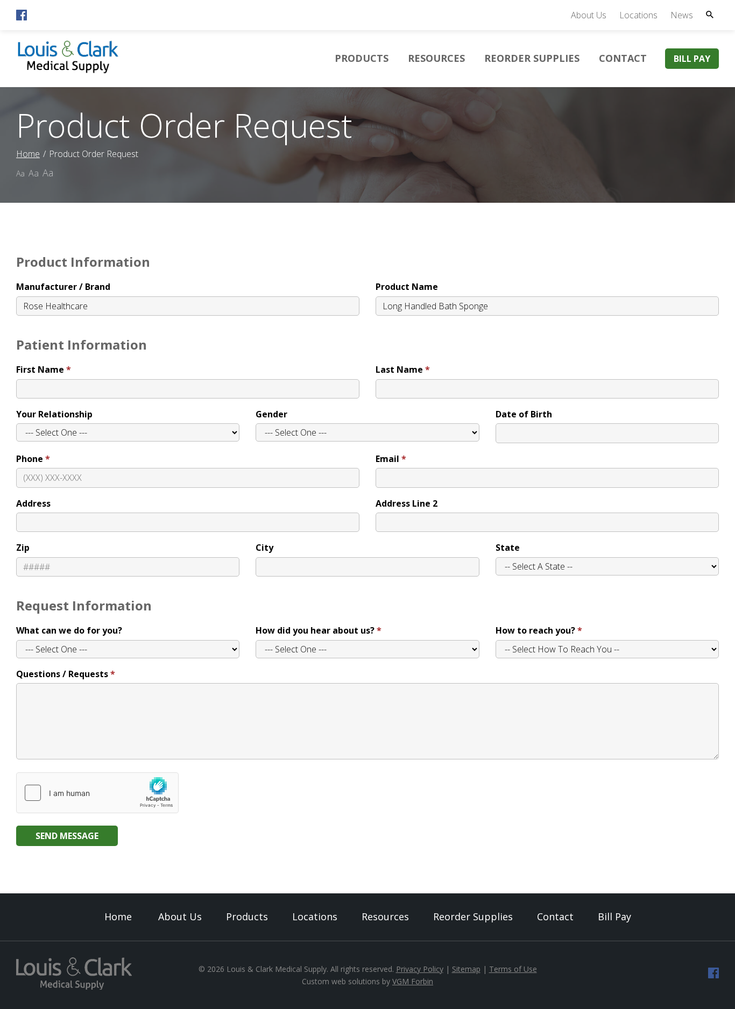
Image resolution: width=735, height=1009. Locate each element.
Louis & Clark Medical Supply (277, 969)
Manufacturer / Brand (63, 287)
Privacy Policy (419, 969)
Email (387, 459)
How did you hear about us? (315, 630)
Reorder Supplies (531, 58)
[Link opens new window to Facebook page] (21, 17)
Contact (623, 58)
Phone (29, 459)
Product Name (407, 287)
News (681, 15)
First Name (40, 369)
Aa (20, 173)
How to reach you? (535, 630)
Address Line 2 (406, 503)
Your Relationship (54, 414)
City (264, 547)
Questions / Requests (62, 674)
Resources (436, 58)
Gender (271, 414)
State (508, 547)
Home (28, 154)
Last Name (399, 369)
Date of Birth (524, 414)
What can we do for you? (69, 630)
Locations (638, 15)
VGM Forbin (412, 981)
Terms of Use (513, 969)
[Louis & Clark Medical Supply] (68, 71)
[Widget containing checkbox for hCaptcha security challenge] (97, 792)
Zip (23, 547)
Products (361, 58)
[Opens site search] (709, 14)
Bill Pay (692, 59)
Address (33, 503)
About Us (588, 15)
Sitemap (466, 969)
